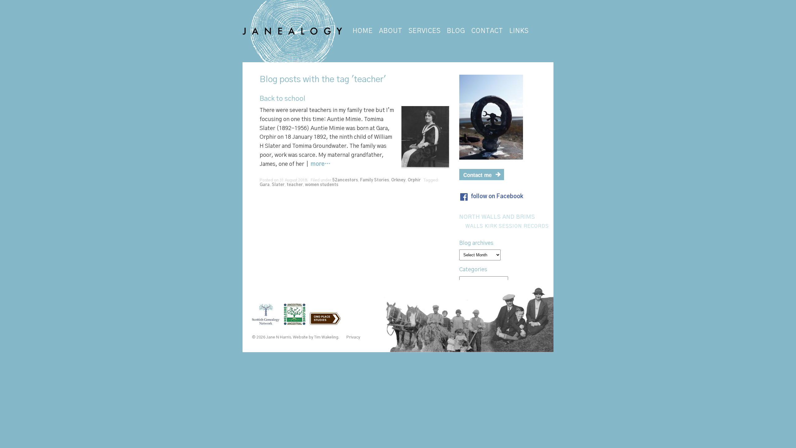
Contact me (477, 175)
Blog (268, 79)
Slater (278, 185)
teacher (295, 185)
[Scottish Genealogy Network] (267, 322)
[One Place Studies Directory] (327, 322)
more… (321, 164)
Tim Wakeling (326, 337)
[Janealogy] (293, 31)
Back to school (282, 98)
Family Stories (374, 180)
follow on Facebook (497, 196)
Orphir (414, 180)
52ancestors (345, 180)
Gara (265, 185)
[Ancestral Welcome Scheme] (296, 322)
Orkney (398, 180)
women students (321, 185)
